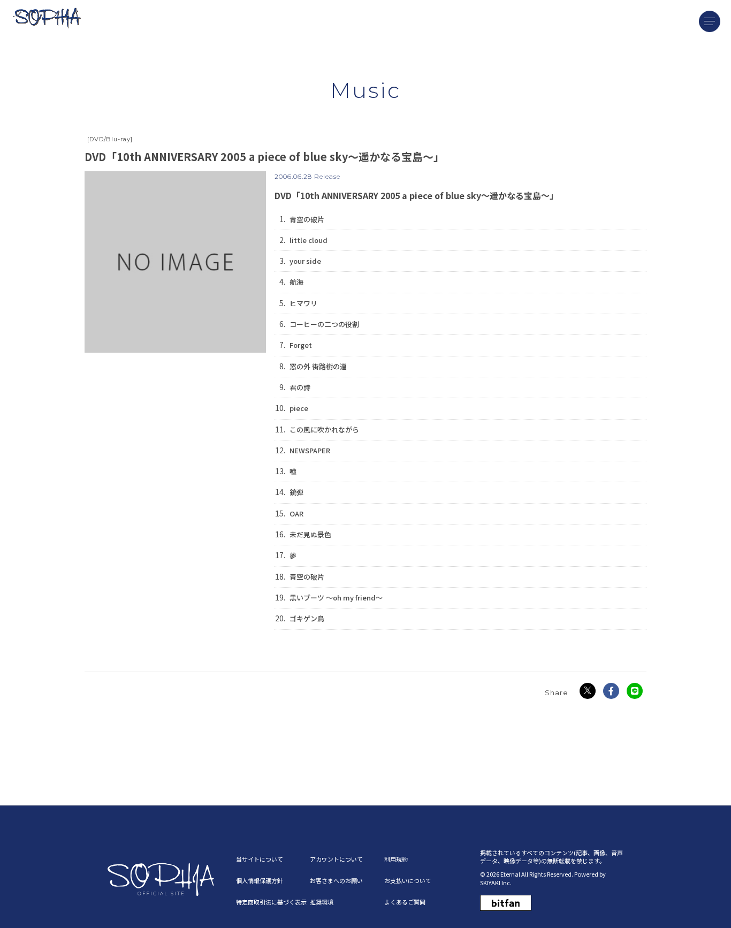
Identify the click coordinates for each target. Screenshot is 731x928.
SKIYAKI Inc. (496, 882)
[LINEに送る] (635, 691)
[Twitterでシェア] (588, 691)
